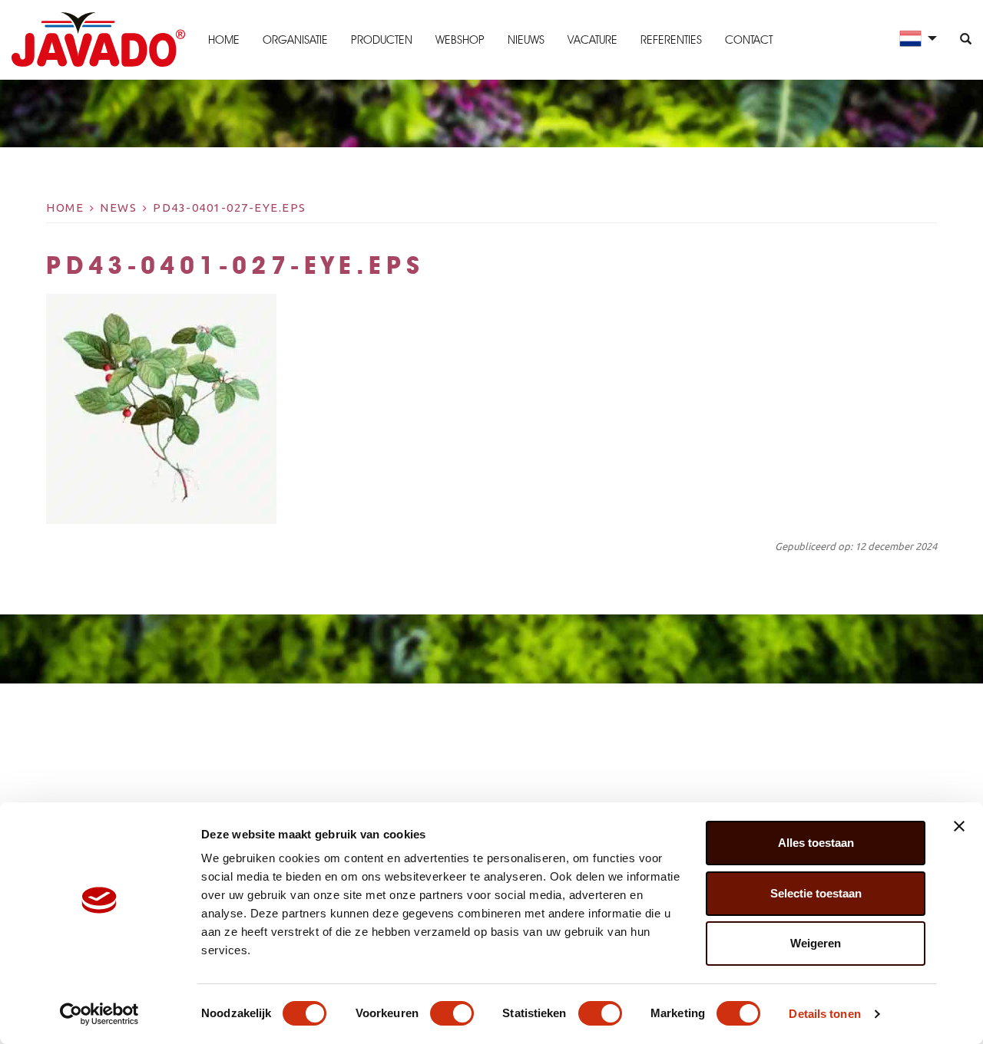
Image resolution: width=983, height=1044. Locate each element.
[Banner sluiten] (959, 826)
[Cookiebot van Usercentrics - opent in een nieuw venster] (99, 1014)
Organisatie (295, 40)
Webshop (460, 40)
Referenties (671, 40)
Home (224, 40)
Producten (381, 40)
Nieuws (526, 40)
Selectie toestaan (816, 893)
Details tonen (824, 1013)
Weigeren (815, 943)
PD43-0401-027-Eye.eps (229, 207)
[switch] (452, 1013)
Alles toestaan (816, 842)
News (118, 207)
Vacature (592, 40)
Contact (749, 40)
